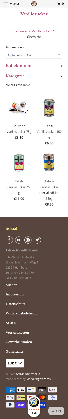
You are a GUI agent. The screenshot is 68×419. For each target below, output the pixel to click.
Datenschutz (15, 304)
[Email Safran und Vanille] (38, 240)
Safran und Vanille (28, 374)
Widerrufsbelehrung (22, 313)
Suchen (12, 285)
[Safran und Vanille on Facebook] (10, 240)
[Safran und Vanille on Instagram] (28, 240)
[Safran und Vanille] (34, 3)
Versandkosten (17, 332)
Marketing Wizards (38, 379)
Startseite (20, 31)
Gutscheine (14, 351)
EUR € (12, 363)
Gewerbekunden (19, 342)
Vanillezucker (41, 31)
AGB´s (10, 323)
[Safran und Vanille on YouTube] (19, 240)
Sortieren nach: (15, 47)
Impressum (15, 294)
